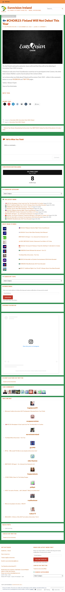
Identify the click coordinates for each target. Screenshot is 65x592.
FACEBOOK (16, 79)
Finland (32, 120)
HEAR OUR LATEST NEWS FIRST (43, 547)
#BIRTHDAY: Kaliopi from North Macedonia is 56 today (46, 128)
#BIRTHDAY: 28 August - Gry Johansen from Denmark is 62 (33, 236)
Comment (56, 157)
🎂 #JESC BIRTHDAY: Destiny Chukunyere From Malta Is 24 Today (21, 212)
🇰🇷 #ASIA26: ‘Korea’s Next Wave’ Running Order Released (19, 208)
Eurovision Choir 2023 (24, 120)
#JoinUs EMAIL (7, 286)
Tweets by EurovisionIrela (9, 381)
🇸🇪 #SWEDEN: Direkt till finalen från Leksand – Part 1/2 (18, 206)
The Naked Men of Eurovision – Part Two (15, 437)
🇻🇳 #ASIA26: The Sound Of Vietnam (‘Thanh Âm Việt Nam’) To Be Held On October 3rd (26, 215)
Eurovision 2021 (8, 16)
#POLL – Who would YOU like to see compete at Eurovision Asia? (21, 451)
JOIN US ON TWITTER (9, 533)
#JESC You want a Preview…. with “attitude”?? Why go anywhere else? (22, 490)
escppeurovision (11, 26)
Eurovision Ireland (20, 7)
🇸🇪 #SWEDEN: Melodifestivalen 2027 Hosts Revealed (18, 219)
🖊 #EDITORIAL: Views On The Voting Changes (16, 477)
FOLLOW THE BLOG (40, 559)
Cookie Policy (33, 589)
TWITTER (26, 79)
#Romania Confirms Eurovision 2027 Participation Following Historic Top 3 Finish (25, 411)
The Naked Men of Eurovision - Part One (29, 255)
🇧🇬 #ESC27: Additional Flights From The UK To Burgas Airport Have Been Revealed (25, 205)
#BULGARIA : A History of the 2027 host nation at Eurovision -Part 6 (22, 517)
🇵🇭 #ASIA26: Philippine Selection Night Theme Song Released (20, 210)
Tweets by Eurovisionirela (9, 537)
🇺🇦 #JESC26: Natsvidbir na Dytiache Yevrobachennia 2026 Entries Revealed (24, 217)
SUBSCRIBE (8, 297)
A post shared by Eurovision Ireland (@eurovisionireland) (31, 370)
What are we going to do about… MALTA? (15, 503)
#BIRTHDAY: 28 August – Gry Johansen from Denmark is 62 (20, 213)
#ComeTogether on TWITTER (13, 378)
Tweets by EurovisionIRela (39, 568)
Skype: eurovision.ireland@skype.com (10, 573)
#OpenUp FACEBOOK (9, 305)
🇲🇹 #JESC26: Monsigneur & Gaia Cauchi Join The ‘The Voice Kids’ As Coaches (24, 203)
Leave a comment (40, 26)
